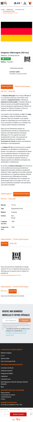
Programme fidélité (7, 373)
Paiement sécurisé (6, 371)
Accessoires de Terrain (8, 11)
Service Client (5, 358)
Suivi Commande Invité (8, 361)
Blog (2, 387)
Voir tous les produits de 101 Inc (11, 275)
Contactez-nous (6, 379)
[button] (15, 3)
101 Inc (24, 409)
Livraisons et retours (7, 368)
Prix (13, 420)
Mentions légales (6, 353)
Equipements (10, 9)
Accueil (3, 9)
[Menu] (2, 3)
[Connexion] (25, 3)
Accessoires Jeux (19, 9)
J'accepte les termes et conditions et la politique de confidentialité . (18, 332)
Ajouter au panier (18, 414)
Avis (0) (30, 409)
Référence (4, 55)
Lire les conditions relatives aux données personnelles (16, 333)
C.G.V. (2, 356)
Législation (4, 376)
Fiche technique (15, 409)
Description (4, 409)
